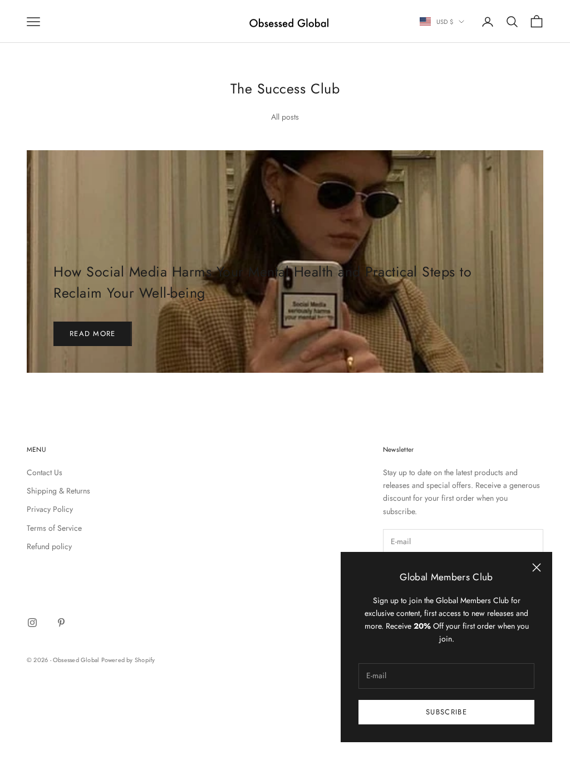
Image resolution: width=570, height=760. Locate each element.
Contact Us (44, 472)
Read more (93, 333)
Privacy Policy (50, 509)
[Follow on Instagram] (32, 622)
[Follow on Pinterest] (61, 622)
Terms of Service (54, 528)
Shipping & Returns (58, 490)
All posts (285, 116)
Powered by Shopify (128, 659)
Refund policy (49, 546)
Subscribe (446, 712)
